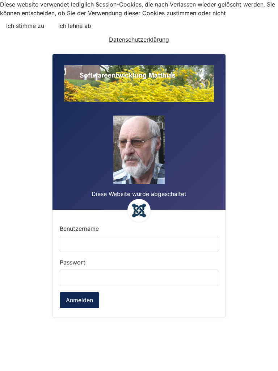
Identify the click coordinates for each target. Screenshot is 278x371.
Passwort (72, 262)
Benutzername (79, 228)
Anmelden (79, 300)
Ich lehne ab (74, 25)
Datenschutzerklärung (139, 39)
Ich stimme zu (25, 25)
